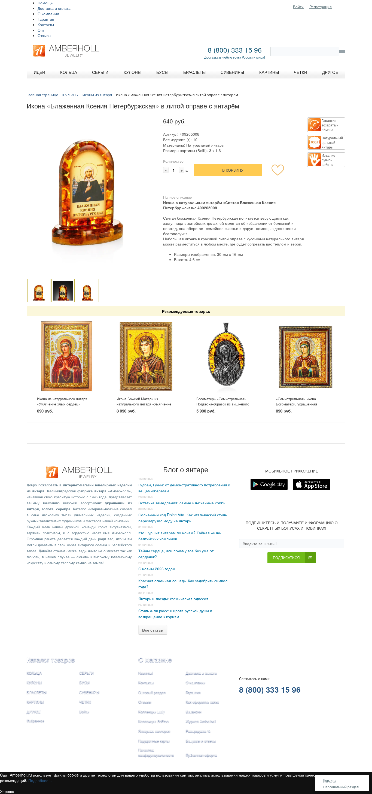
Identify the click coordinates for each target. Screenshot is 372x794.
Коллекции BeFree (153, 721)
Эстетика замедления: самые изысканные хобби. (182, 502)
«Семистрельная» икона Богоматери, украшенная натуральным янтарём (296, 403)
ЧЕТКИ (85, 701)
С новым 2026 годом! (157, 568)
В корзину (232, 170)
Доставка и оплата (54, 8)
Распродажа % (198, 731)
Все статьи (152, 630)
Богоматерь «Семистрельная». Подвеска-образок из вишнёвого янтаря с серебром (222, 403)
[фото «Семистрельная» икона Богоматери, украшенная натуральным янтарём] (305, 356)
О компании (48, 13)
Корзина (329, 780)
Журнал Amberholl (201, 721)
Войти (298, 6)
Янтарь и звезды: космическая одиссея (173, 598)
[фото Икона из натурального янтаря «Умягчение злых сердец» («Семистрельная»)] (66, 356)
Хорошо (7, 791)
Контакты (46, 24)
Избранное (35, 720)
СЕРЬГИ (86, 672)
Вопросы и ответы (201, 740)
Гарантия (46, 19)
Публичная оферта (201, 754)
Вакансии (193, 711)
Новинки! (145, 672)
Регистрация (320, 6)
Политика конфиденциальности (156, 752)
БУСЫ (84, 682)
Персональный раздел (341, 786)
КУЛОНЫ (34, 682)
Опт (41, 30)
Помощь (45, 2)
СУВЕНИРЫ (89, 692)
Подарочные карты (153, 740)
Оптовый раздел (152, 692)
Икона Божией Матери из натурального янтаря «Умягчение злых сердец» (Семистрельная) (144, 403)
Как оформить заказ (202, 701)
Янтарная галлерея (154, 731)
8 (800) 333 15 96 (235, 49)
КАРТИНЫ (35, 701)
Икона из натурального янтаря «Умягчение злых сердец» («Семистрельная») (62, 403)
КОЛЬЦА (34, 672)
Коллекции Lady (151, 711)
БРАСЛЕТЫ (37, 692)
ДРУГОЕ (34, 711)
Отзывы (44, 35)
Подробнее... (40, 780)
